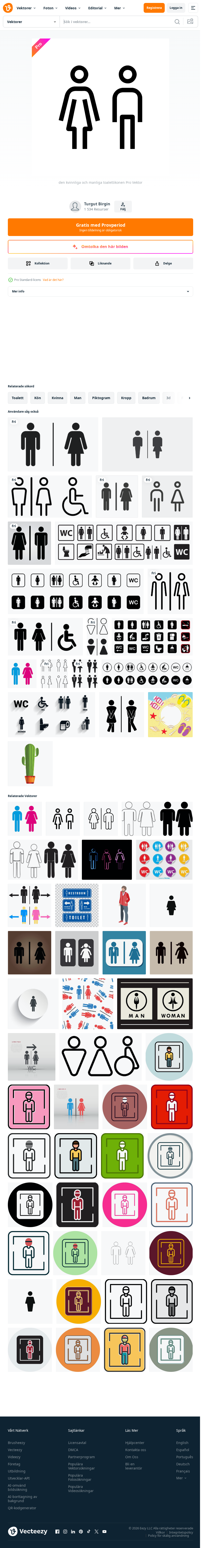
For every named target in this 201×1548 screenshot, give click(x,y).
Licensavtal (76, 1442)
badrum (149, 397)
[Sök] (177, 22)
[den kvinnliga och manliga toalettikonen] (22, 673)
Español (179, 1449)
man (77, 397)
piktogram (101, 397)
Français (179, 1471)
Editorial (95, 8)
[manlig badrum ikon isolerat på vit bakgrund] (171, 905)
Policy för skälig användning (164, 1535)
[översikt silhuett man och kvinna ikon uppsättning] (157, 819)
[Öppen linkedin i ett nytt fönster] (73, 1531)
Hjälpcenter (132, 1442)
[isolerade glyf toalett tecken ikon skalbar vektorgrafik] (29, 543)
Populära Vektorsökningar (80, 1466)
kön (37, 397)
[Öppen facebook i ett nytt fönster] (57, 1531)
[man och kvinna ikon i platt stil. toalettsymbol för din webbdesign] (155, 1003)
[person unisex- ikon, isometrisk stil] (124, 905)
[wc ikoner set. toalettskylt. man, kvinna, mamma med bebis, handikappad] (124, 543)
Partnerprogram (80, 1457)
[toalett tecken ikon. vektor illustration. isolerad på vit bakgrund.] (147, 444)
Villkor (156, 1532)
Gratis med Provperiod (100, 227)
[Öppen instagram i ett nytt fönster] (65, 1531)
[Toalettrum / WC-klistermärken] (164, 860)
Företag (14, 1464)
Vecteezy (15, 1449)
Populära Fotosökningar (78, 1477)
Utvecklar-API (19, 1478)
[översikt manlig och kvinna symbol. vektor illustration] (123, 1253)
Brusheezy (16, 1442)
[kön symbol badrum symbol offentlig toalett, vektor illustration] (100, 1057)
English (179, 1442)
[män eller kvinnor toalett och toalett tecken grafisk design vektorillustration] (77, 905)
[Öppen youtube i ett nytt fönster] (104, 1531)
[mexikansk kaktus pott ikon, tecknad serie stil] (30, 763)
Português (181, 1457)
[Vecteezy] (8, 8)
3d (168, 397)
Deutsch (179, 1464)
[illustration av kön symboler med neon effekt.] (107, 860)
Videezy (14, 1457)
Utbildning (16, 1471)
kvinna (57, 397)
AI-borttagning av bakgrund (22, 1498)
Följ (123, 209)
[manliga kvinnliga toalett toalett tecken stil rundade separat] (170, 591)
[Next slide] (181, 398)
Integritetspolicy (177, 1532)
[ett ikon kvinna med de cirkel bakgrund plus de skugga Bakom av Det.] (33, 1003)
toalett (18, 397)
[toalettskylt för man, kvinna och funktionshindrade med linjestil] (50, 496)
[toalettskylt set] (45, 637)
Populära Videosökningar (79, 1488)
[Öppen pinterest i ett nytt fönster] (81, 1531)
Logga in (176, 8)
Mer (117, 8)
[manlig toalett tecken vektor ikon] (169, 1057)
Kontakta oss (133, 1449)
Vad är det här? (53, 280)
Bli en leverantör (131, 1466)
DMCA (72, 1449)
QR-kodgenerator (22, 1508)
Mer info (18, 291)
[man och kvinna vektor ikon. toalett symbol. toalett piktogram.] (117, 496)
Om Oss (129, 1457)
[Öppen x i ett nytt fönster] (97, 1531)
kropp (126, 397)
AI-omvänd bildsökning (17, 1487)
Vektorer (24, 8)
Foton (48, 8)
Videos (70, 8)
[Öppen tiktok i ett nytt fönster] (89, 1531)
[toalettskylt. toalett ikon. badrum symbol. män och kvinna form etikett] (97, 637)
